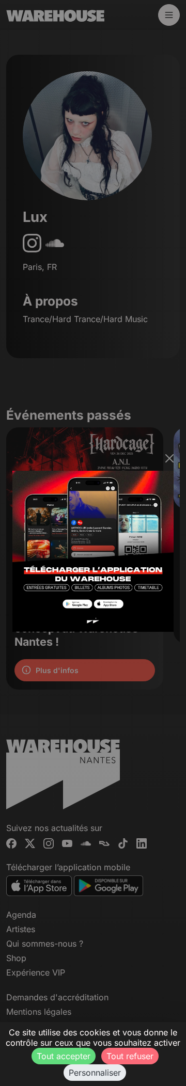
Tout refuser (129, 1056)
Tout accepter (63, 1056)
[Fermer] (169, 458)
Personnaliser (95, 1072)
